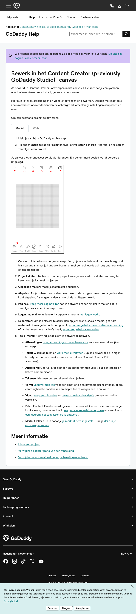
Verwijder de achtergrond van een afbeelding (46, 450)
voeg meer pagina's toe (44, 303)
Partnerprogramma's (16, 507)
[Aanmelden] (119, 5)
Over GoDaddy (12, 479)
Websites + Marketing (85, 26)
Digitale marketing (58, 26)
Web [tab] (36, 128)
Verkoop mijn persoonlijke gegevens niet (68, 582)
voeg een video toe (45, 395)
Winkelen (9, 525)
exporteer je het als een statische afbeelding (96, 325)
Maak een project (29, 444)
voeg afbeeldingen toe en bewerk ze (65, 342)
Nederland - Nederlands (17, 553)
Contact (72, 17)
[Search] (126, 34)
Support (8, 488)
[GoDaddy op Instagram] (14, 563)
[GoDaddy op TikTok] (23, 563)
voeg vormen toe (44, 384)
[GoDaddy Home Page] (17, 538)
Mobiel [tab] (20, 128)
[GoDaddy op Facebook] (5, 563)
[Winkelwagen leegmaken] (126, 5)
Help (32, 17)
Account (8, 516)
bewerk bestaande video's (78, 395)
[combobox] (96, 34)
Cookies (85, 575)
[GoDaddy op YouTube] (41, 563)
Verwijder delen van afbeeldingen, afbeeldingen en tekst (53, 457)
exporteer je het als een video (81, 329)
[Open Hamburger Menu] (7, 5)
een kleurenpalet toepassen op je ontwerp (51, 414)
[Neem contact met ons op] (112, 5)
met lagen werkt (90, 314)
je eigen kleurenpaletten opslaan (84, 410)
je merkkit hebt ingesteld (78, 420)
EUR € (125, 553)
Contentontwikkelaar (32, 26)
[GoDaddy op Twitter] (32, 563)
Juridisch (51, 575)
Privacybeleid (68, 575)
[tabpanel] (68, 281)
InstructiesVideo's (50, 17)
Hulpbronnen (11, 497)
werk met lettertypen (70, 352)
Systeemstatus (90, 17)
